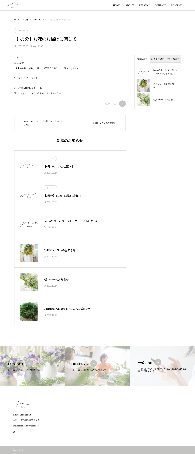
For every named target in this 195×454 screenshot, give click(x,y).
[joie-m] (12, 5)
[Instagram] (14, 431)
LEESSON (144, 5)
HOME (116, 5)
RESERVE (176, 5)
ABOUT (129, 5)
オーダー (21, 31)
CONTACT (160, 5)
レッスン (50, 159)
